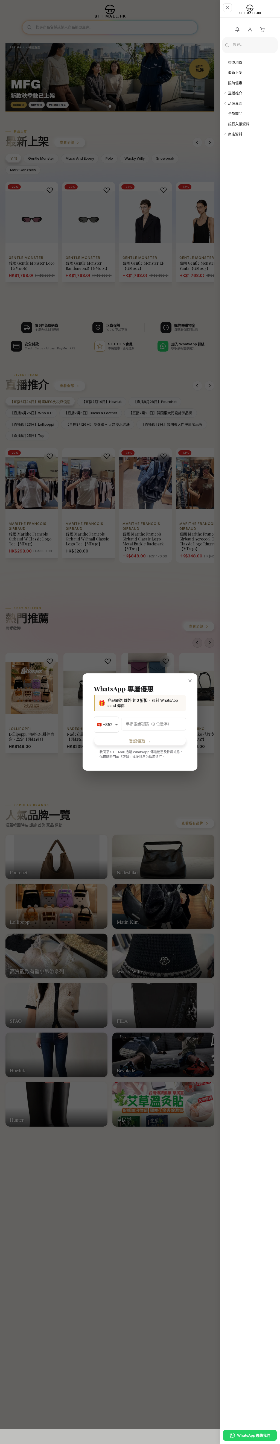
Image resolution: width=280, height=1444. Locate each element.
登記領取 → (140, 741)
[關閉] (190, 680)
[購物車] (262, 29)
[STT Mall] (250, 11)
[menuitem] (250, 63)
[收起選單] (227, 7)
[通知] (237, 29)
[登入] (250, 29)
